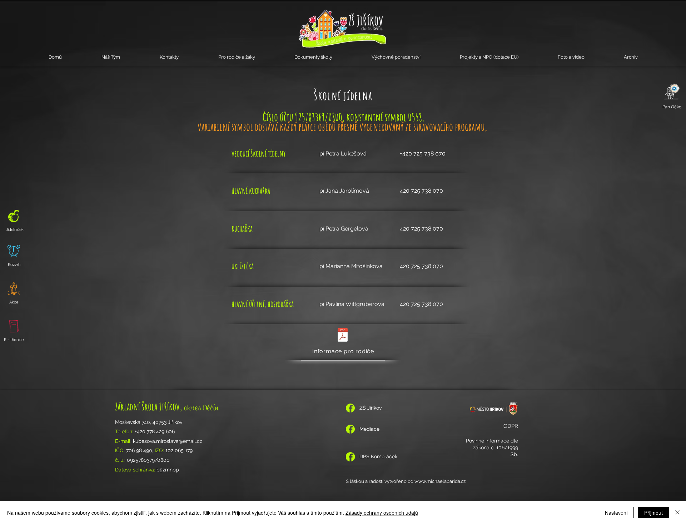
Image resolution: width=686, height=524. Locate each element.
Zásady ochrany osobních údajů (382, 512)
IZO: (160, 450)
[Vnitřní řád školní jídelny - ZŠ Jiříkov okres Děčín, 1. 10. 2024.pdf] (342, 335)
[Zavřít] (677, 512)
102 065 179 (179, 450)
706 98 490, (140, 450)
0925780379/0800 (148, 460)
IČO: (120, 450)
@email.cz (190, 441)
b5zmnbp (168, 470)
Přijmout (653, 512)
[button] (110, 57)
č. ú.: (121, 460)
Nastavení (616, 512)
